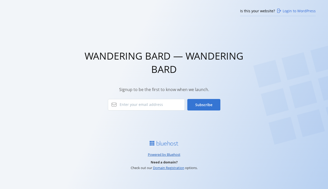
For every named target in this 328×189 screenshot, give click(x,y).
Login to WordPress (299, 10)
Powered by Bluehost (164, 154)
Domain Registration (168, 167)
